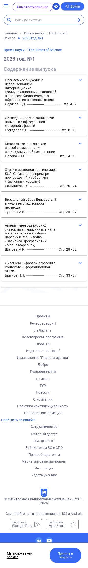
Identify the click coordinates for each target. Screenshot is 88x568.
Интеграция (44, 468)
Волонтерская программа (43, 337)
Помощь (43, 379)
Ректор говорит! (43, 323)
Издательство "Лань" (43, 351)
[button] (44, 92)
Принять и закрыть (65, 555)
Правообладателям (44, 455)
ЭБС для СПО (44, 441)
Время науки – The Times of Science (33, 50)
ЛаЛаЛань (42, 330)
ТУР (43, 386)
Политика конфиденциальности (43, 406)
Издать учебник (44, 475)
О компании (43, 399)
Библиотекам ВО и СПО (44, 448)
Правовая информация (43, 413)
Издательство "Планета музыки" (43, 358)
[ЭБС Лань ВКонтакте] (38, 540)
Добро (43, 365)
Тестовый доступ (44, 434)
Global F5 (43, 344)
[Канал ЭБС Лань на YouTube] (49, 540)
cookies (12, 557)
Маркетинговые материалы (44, 461)
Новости (43, 392)
